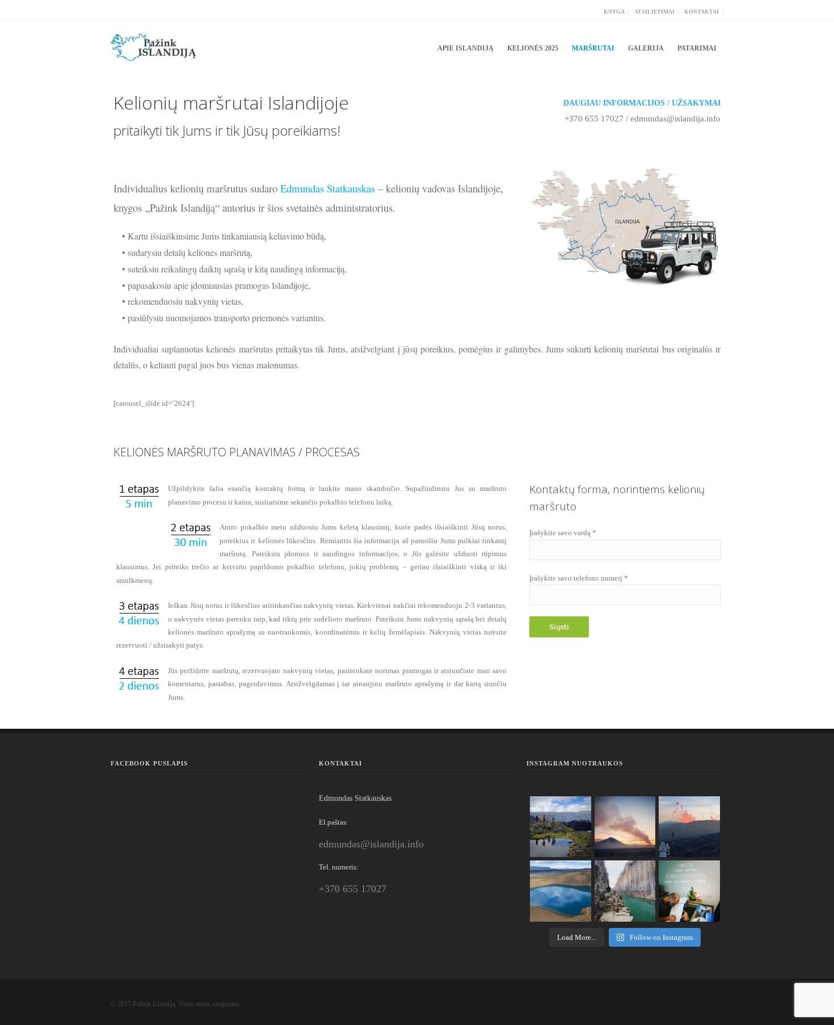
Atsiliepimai (654, 12)
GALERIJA (646, 48)
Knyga (614, 12)
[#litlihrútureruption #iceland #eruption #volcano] (625, 827)
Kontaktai (701, 12)
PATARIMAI (697, 48)
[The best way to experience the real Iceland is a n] (560, 827)
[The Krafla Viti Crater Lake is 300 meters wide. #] (560, 891)
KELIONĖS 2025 (532, 48)
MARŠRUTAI (593, 48)
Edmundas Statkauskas (327, 188)
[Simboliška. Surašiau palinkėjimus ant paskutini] (689, 891)
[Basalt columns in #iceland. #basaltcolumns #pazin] (625, 891)
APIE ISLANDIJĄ (465, 48)
